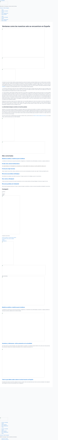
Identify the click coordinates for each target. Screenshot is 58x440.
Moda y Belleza (4, 14)
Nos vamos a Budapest (8, 178)
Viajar (3, 9)
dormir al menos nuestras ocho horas (40, 115)
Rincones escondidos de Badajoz (10, 173)
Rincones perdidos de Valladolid (10, 184)
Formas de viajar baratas (8, 168)
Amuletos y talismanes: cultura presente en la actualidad (17, 343)
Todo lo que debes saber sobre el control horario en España (18, 379)
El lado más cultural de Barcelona (10, 163)
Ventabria (3, 86)
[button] (26, 191)
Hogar (3, 18)
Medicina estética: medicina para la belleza (13, 158)
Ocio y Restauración (5, 13)
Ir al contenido (2, 0)
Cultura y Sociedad (5, 17)
